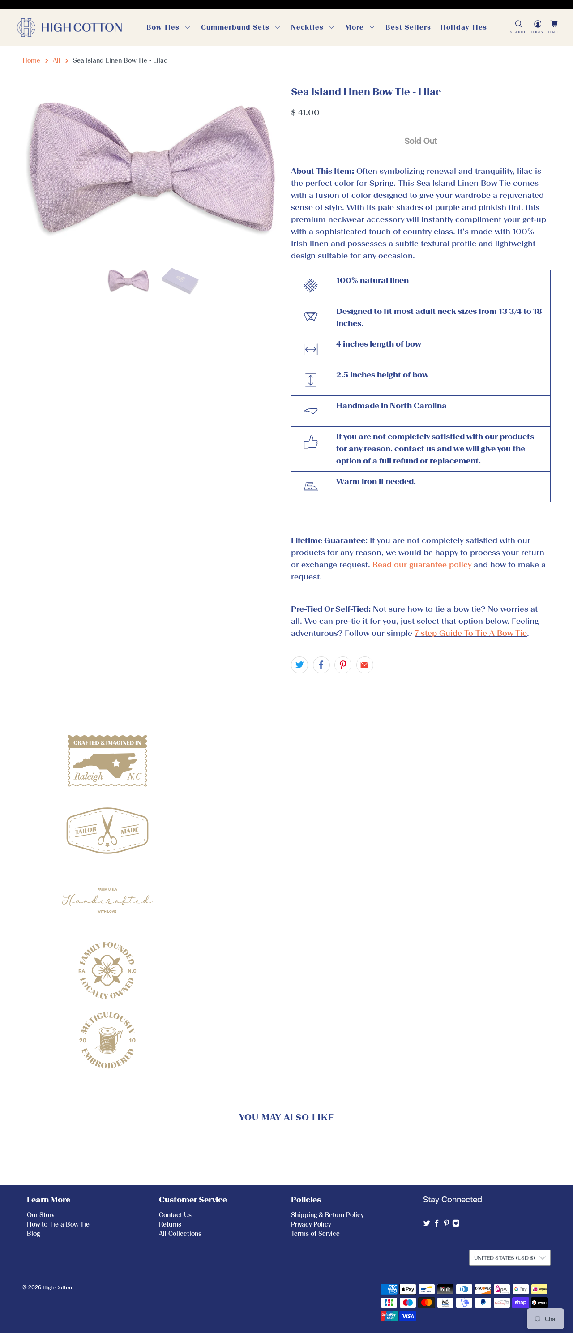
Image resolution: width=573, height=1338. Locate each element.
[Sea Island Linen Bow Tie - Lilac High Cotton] (152, 171)
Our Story (40, 1215)
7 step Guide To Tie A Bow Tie (471, 633)
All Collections (180, 1234)
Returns (170, 1224)
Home (31, 60)
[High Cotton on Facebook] (436, 1225)
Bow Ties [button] (163, 27)
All (56, 60)
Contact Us (175, 1215)
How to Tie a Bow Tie (58, 1224)
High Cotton (57, 1287)
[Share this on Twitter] (299, 664)
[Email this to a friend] (364, 664)
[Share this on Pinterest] (342, 664)
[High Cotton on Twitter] (427, 1225)
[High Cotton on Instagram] (456, 1225)
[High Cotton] (69, 27)
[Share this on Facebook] (321, 664)
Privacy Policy (311, 1224)
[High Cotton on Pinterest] (446, 1225)
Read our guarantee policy (421, 565)
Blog (33, 1234)
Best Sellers (408, 27)
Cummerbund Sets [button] (235, 27)
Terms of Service (315, 1234)
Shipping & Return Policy (327, 1215)
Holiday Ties (463, 27)
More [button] (354, 27)
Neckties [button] (307, 27)
